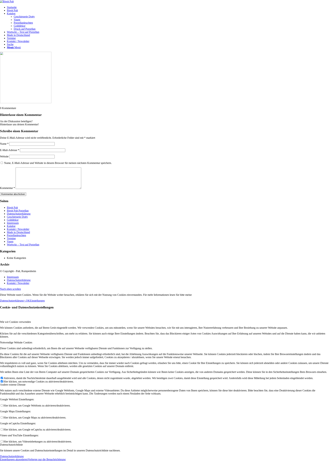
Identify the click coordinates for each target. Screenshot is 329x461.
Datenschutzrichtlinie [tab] (11, 444)
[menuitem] (168, 7)
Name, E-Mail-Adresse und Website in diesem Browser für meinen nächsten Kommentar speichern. (58, 162)
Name (4, 143)
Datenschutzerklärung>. (13, 300)
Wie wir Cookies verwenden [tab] (15, 321)
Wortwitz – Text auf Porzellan (23, 244)
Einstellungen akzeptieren (14, 459)
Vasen (10, 241)
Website (4, 156)
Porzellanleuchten (16, 235)
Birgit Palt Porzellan (18, 210)
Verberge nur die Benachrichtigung (47, 459)
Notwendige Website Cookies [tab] (16, 342)
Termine (11, 238)
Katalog (11, 226)
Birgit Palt (12, 207)
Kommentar (7, 188)
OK (28, 300)
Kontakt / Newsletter (18, 229)
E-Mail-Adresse (9, 150)
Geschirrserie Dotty (17, 216)
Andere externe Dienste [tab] (13, 384)
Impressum (13, 222)
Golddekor (13, 219)
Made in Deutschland (18, 232)
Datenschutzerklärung (19, 213)
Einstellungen (37, 300)
